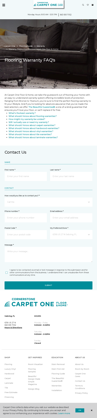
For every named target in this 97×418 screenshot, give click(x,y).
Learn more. (64, 413)
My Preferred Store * (59, 228)
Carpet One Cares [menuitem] (80, 375)
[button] (83, 5)
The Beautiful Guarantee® (41, 107)
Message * (9, 245)
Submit (48, 285)
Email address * (57, 211)
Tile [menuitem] (6, 388)
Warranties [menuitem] (57, 386)
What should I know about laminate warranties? (33, 137)
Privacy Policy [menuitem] (81, 393)
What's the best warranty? (22, 113)
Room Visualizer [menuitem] (35, 364)
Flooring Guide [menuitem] (58, 374)
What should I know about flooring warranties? (33, 116)
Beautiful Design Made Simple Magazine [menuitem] (34, 380)
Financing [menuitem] (9, 397)
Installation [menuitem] (57, 390)
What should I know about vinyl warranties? (31, 131)
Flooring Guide (26, 46)
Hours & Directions (13, 327)
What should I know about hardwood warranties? (34, 128)
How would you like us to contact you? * (22, 196)
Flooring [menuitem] (8, 364)
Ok (79, 410)
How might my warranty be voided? (27, 119)
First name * (10, 170)
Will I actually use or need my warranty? (29, 122)
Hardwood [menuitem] (9, 374)
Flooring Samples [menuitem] (32, 370)
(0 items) (92, 5)
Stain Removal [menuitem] (58, 364)
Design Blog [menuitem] (33, 389)
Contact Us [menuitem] (80, 381)
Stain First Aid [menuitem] (58, 369)
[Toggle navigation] (3, 5)
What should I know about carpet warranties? (32, 125)
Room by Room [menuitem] (82, 369)
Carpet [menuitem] (8, 378)
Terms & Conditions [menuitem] (80, 387)
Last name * (55, 170)
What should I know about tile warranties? (30, 134)
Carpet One (10, 46)
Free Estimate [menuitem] (11, 392)
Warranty (41, 46)
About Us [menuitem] (79, 364)
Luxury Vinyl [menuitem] (10, 369)
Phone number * (12, 211)
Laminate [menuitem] (9, 383)
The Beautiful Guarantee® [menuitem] (58, 379)
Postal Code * (10, 228)
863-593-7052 (65, 15)
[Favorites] (87, 5)
